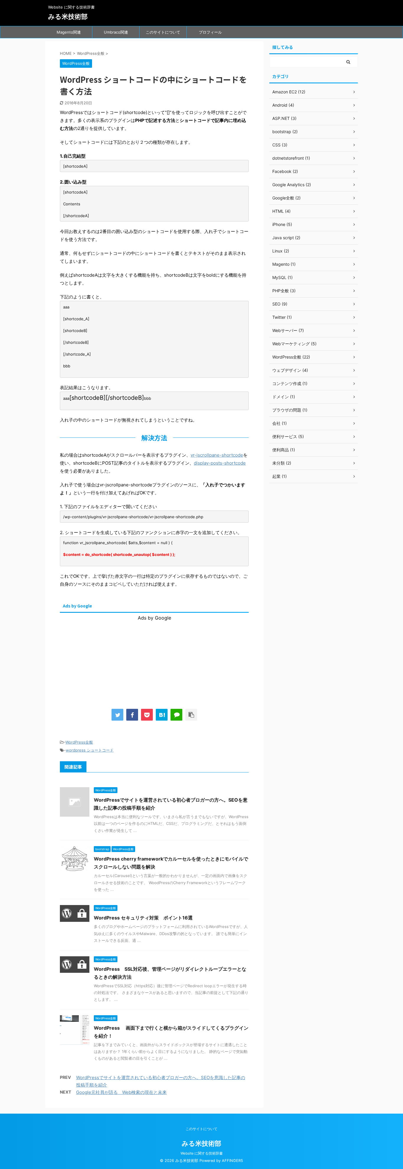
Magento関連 (69, 32)
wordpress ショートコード (90, 750)
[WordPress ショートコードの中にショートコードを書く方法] (162, 715)
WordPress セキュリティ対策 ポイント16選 (143, 918)
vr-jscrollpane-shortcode (217, 455)
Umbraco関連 (116, 32)
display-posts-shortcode (220, 463)
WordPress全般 (79, 742)
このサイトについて (163, 32)
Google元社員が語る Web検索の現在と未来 (121, 1092)
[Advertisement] (154, 657)
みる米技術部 (68, 16)
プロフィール (210, 32)
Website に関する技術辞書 (202, 1153)
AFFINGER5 (232, 1160)
